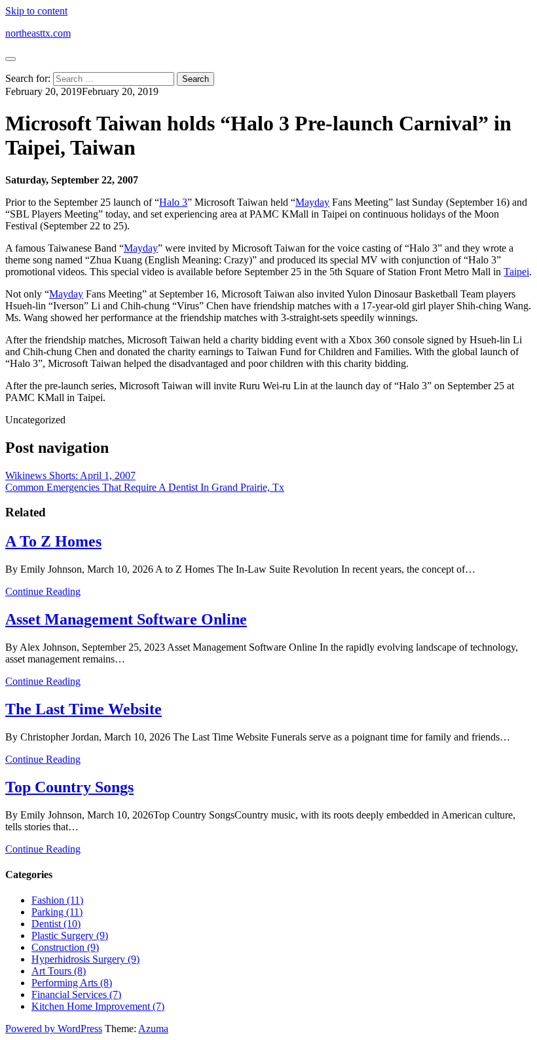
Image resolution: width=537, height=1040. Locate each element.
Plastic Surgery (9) (69, 935)
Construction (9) (65, 947)
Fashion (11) (57, 900)
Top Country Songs (69, 787)
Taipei (516, 271)
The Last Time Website (83, 709)
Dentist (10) (56, 923)
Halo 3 (173, 202)
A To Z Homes (53, 541)
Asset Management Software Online (126, 619)
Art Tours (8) (58, 970)
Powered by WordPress (53, 1028)
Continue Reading (43, 591)
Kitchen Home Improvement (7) (97, 1006)
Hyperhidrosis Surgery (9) (85, 959)
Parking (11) (57, 911)
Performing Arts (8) (71, 982)
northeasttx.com (38, 33)
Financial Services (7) (76, 994)
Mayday (312, 202)
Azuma (153, 1028)
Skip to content (36, 10)
